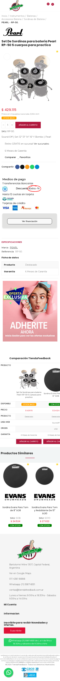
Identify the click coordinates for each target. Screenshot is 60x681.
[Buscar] (41, 6)
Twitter (22, 167)
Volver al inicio (52, 31)
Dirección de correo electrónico (27, 167)
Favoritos (25, 157)
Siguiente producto (56, 31)
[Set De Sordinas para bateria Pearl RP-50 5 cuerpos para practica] (29, 379)
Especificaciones (12, 242)
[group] (15, 476)
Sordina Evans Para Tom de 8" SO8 (15, 509)
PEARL (14, 247)
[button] (5, 78)
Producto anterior (48, 31)
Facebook (17, 167)
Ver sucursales (41, 143)
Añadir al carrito (28, 124)
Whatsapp (32, 167)
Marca (5, 247)
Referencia (8, 251)
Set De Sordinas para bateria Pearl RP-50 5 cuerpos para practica (28, 394)
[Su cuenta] (57, 5)
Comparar (10, 157)
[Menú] (3, 6)
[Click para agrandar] (7, 57)
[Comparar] (46, 6)
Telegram (37, 167)
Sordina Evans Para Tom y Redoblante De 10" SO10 (45, 510)
